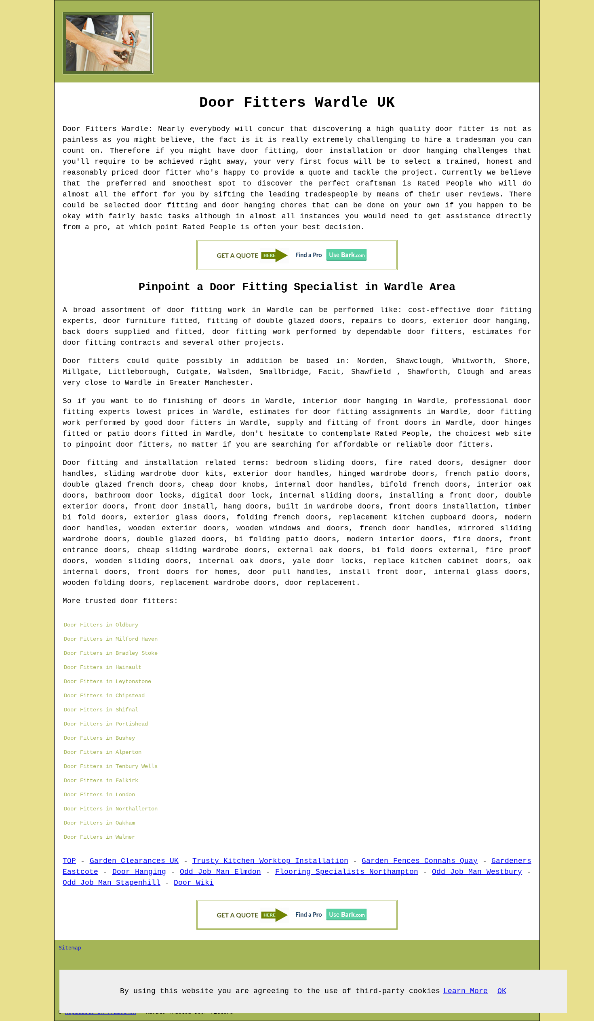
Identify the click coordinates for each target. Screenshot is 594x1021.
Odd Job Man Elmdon (220, 872)
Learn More (465, 991)
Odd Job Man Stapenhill (111, 883)
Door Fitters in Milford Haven (111, 639)
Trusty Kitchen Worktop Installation (270, 861)
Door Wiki (194, 883)
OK (501, 991)
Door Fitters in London (99, 794)
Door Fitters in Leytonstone (107, 681)
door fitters (142, 445)
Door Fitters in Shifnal (101, 710)
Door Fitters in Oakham (99, 823)
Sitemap (70, 948)
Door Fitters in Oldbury (101, 625)
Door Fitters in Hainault (102, 667)
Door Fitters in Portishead (106, 724)
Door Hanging (139, 872)
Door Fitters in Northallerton (111, 809)
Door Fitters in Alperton (102, 752)
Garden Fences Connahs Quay (420, 861)
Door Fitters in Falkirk (101, 780)
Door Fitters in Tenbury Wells (111, 766)
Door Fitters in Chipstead (104, 695)
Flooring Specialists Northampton (346, 872)
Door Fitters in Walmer (99, 837)
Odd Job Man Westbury (477, 872)
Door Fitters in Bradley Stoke (111, 653)
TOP (69, 861)
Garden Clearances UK (134, 861)
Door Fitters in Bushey (99, 738)
